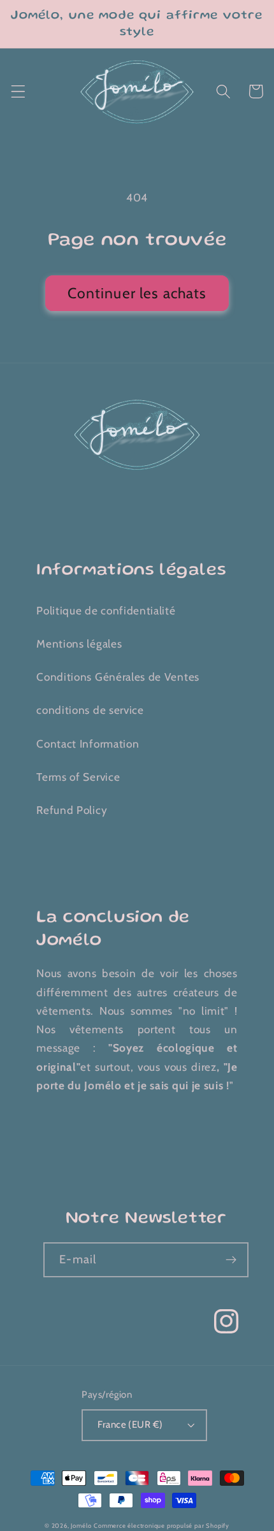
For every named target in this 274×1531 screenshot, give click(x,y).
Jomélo (81, 1525)
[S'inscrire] (231, 1260)
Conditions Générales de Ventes (117, 676)
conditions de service (90, 709)
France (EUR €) (129, 1424)
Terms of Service (78, 776)
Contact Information (87, 743)
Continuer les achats (137, 293)
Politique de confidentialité (105, 610)
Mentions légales (79, 643)
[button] (18, 91)
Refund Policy (71, 809)
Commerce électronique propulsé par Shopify (161, 1525)
